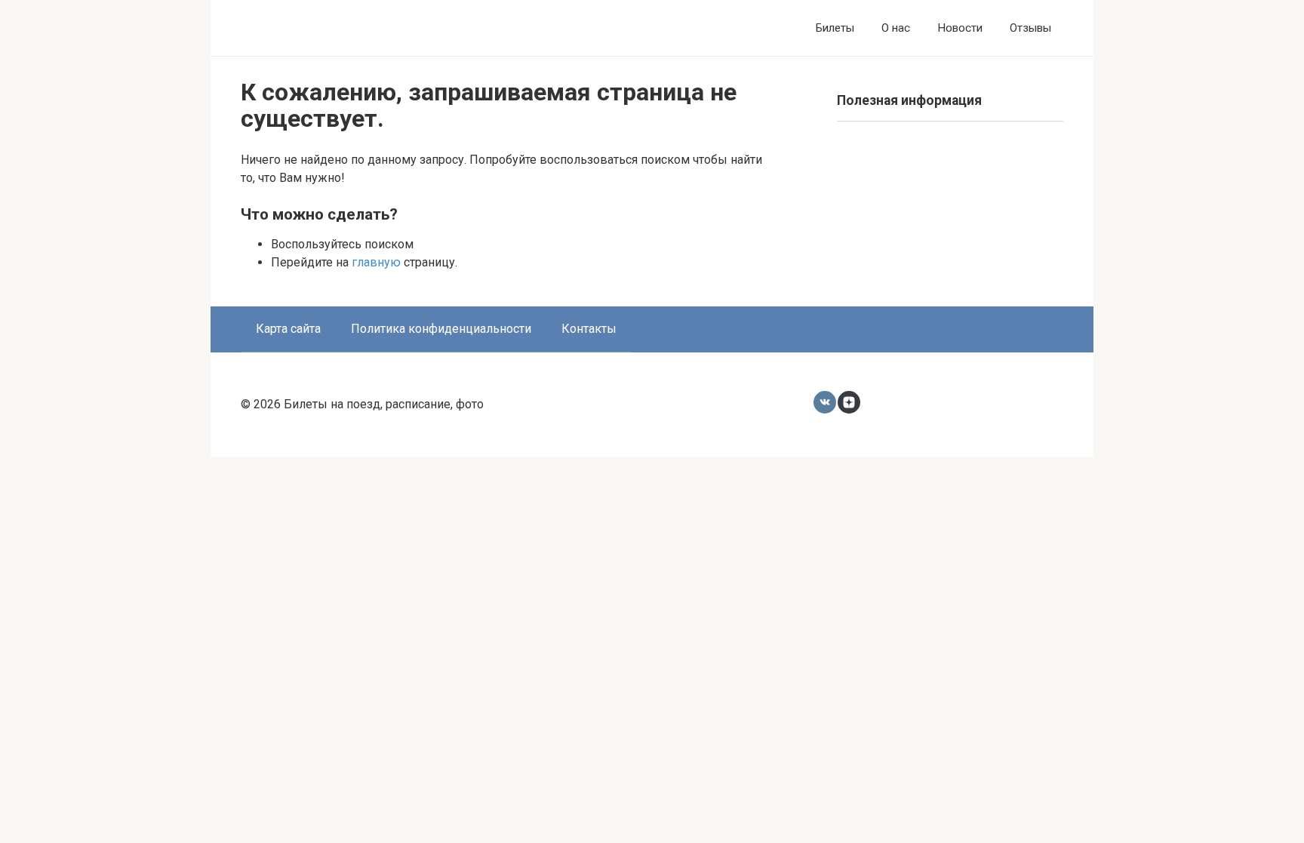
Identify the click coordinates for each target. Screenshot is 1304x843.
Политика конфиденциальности (441, 329)
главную (376, 262)
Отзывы (1030, 28)
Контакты (589, 329)
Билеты (835, 28)
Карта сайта (288, 329)
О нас (895, 28)
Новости (960, 28)
